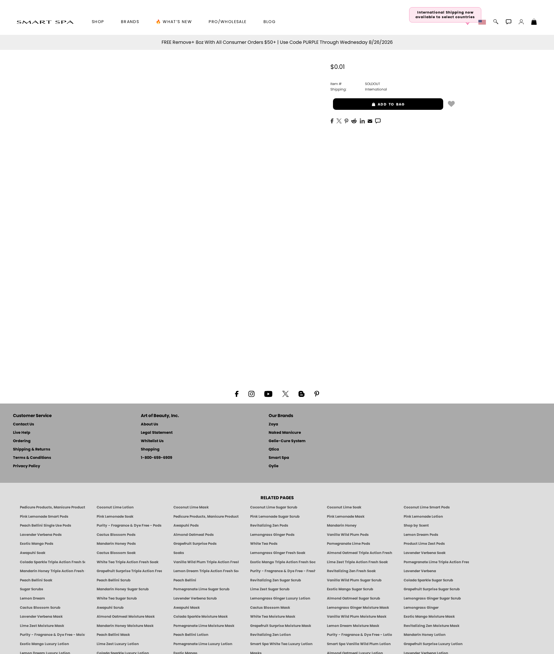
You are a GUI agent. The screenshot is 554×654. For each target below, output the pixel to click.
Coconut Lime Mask (191, 507)
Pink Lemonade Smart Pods (44, 516)
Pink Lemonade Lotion (423, 516)
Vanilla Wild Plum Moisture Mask (356, 616)
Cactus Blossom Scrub (40, 607)
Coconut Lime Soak (344, 507)
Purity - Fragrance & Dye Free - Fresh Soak (282, 571)
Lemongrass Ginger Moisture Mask (358, 607)
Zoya (273, 424)
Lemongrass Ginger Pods (272, 534)
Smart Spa (279, 458)
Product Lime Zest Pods (424, 543)
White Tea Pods (264, 543)
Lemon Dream (32, 598)
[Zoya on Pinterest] (316, 393)
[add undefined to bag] (451, 103)
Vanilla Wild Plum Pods (348, 534)
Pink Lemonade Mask (345, 516)
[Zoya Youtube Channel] (268, 393)
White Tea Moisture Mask (272, 616)
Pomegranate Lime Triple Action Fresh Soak (436, 562)
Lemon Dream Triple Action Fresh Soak (206, 571)
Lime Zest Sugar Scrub (269, 589)
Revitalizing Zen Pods (269, 525)
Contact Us (23, 424)
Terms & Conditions (32, 458)
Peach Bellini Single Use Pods (45, 525)
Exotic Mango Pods (36, 543)
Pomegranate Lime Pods (348, 543)
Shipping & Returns (31, 449)
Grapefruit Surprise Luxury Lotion (433, 644)
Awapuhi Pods (186, 525)
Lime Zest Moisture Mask (42, 625)
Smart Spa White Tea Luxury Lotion (281, 644)
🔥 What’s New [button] (174, 22)
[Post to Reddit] (354, 120)
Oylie (273, 466)
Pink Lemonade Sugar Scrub (275, 516)
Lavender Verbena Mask (41, 616)
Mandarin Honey (342, 525)
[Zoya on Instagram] (251, 393)
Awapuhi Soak (32, 553)
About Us (149, 424)
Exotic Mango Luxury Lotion (44, 644)
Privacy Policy (26, 466)
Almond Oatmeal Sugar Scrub (353, 598)
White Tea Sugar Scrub (117, 598)
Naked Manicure (285, 433)
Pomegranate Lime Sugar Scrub (201, 589)
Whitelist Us (152, 441)
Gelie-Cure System (287, 441)
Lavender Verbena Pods (41, 534)
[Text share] (378, 121)
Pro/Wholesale (227, 22)
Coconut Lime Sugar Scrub (273, 507)
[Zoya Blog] (301, 393)
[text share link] (378, 120)
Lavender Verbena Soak (425, 553)
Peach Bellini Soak (36, 580)
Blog (269, 22)
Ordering (22, 441)
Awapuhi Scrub (110, 607)
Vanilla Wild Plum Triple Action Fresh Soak (206, 562)
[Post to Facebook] (332, 120)
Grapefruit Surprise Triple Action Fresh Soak (129, 571)
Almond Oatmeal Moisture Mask (126, 616)
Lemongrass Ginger (421, 607)
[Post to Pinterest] (346, 120)
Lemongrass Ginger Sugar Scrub (432, 598)
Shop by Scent (416, 525)
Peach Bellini (184, 580)
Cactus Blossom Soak (116, 553)
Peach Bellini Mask (113, 634)
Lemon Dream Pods (421, 534)
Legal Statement (157, 433)
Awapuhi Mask (186, 607)
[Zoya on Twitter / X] (285, 393)
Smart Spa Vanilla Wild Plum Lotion (359, 644)
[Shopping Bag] (534, 22)
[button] (45, 22)
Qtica (274, 449)
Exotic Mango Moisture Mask (429, 616)
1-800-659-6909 (156, 458)
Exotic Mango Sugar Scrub (350, 589)
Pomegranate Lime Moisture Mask (203, 625)
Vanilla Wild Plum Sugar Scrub (354, 580)
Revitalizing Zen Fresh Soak (351, 571)
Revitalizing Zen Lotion (270, 634)
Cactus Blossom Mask (270, 607)
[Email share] (370, 121)
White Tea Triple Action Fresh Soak (127, 562)
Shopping (150, 449)
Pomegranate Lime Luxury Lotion (202, 644)
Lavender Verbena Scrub (195, 598)
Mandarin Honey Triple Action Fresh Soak (52, 571)
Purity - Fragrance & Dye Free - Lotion (359, 634)
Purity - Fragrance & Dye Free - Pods (129, 525)
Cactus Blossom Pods (116, 534)
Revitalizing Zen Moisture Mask (431, 625)
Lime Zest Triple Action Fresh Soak (357, 562)
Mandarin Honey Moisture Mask (125, 625)
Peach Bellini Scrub (113, 580)
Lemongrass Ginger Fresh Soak (277, 553)
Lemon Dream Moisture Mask (353, 625)
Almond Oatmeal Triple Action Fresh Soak (359, 553)
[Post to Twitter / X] (339, 120)
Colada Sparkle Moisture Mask (200, 616)
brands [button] (130, 22)
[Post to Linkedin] (362, 120)
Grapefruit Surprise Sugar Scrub (432, 589)
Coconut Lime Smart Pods (427, 507)
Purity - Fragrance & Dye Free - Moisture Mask (52, 634)
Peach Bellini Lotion (190, 634)
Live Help (21, 433)
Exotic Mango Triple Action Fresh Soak (282, 562)
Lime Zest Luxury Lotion (118, 644)
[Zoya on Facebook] (237, 393)
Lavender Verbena (420, 571)
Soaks (178, 553)
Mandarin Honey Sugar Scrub (123, 589)
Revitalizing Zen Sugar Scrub (275, 580)
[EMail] (370, 120)
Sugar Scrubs (31, 589)
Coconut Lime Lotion (115, 507)
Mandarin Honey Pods (116, 543)
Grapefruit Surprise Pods (195, 543)
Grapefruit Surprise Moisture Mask (280, 625)
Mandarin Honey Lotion (425, 634)
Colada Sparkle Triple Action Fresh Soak (52, 562)
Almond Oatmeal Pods (193, 534)
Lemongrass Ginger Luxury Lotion (280, 598)
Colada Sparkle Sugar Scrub (428, 580)
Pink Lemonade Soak (115, 516)
